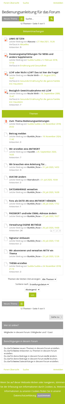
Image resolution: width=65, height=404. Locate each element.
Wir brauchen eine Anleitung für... (27, 164)
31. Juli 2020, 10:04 (49, 179)
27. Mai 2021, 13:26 (46, 41)
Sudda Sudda (34, 59)
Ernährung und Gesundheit (33, 65)
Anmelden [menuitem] (58, 2)
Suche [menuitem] (26, 2)
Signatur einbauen (19, 237)
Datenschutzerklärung (25, 395)
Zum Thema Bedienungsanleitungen (29, 120)
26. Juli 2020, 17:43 (51, 240)
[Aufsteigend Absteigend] (32, 289)
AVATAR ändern (17, 176)
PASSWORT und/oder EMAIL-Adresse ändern (33, 213)
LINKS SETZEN (16, 38)
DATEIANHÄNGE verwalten (23, 189)
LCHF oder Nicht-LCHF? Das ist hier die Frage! (33, 72)
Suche (51, 18)
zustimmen (44, 395)
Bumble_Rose (34, 136)
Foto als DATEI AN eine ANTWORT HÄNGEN (32, 200)
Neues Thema (10, 18)
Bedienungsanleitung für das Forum (31, 11)
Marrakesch (33, 179)
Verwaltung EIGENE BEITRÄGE (25, 224)
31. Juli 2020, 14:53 (51, 167)
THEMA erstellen (18, 263)
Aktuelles (24, 44)
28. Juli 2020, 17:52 (51, 203)
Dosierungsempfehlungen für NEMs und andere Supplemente (31, 55)
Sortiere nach (22, 284)
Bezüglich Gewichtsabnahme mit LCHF (30, 90)
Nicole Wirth (33, 75)
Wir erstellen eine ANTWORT (24, 148)
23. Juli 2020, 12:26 (51, 256)
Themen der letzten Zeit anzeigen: (24, 278)
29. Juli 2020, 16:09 (51, 192)
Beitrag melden (17, 133)
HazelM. (31, 151)
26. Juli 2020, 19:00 (51, 227)
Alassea (31, 41)
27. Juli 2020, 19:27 (51, 216)
